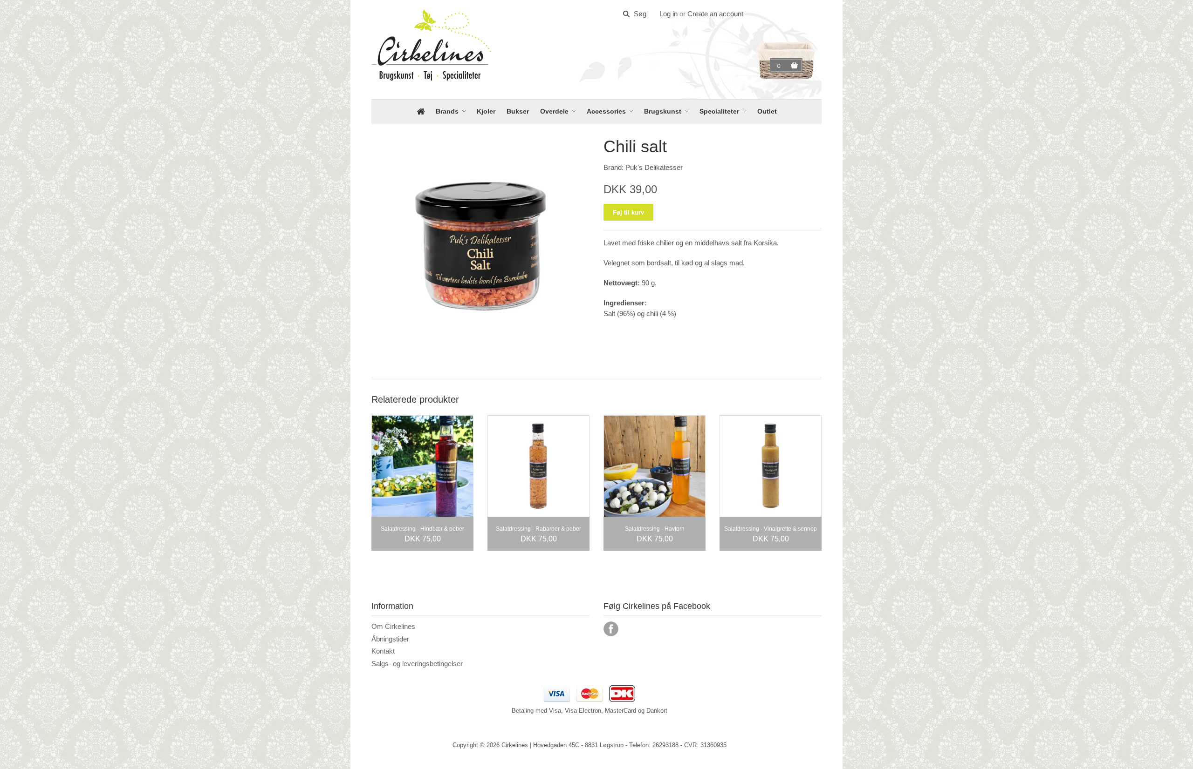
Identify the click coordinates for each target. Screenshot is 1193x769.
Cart (780, 65)
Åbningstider (390, 639)
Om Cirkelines (393, 626)
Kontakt (383, 651)
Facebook (610, 628)
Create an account (715, 14)
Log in (668, 14)
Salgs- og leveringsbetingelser (417, 664)
